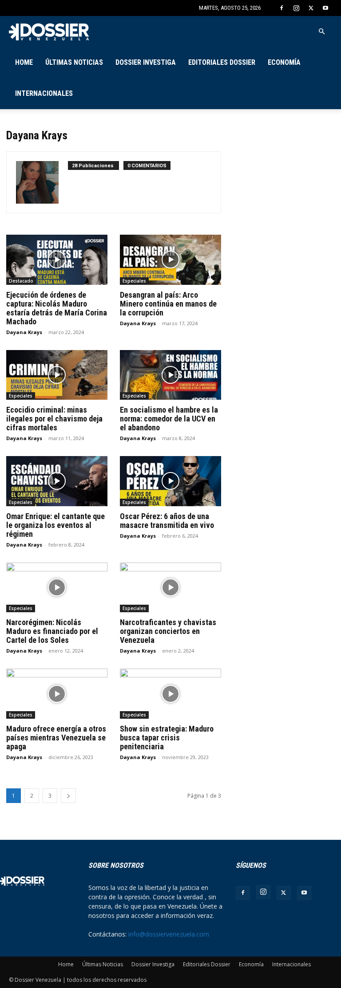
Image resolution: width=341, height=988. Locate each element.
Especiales (134, 281)
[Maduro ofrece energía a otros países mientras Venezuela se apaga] (56, 694)
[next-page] (68, 795)
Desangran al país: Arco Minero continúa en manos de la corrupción (168, 303)
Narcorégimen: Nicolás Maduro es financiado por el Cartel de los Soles (52, 631)
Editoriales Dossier (221, 62)
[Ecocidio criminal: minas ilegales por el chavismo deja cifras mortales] (56, 375)
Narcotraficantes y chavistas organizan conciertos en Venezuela (168, 631)
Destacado (21, 281)
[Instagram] (296, 8)
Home (24, 62)
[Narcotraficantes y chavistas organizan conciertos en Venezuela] (170, 588)
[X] (310, 8)
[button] (321, 32)
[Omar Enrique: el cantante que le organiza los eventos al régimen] (56, 481)
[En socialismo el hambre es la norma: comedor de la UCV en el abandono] (170, 375)
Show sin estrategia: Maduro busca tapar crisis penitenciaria (167, 737)
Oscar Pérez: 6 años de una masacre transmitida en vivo (168, 521)
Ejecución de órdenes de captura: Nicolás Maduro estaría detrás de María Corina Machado (56, 308)
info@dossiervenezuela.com (168, 934)
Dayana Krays (24, 332)
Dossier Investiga (145, 62)
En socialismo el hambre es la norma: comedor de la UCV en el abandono (169, 418)
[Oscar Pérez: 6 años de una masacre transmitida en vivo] (170, 481)
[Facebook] (281, 8)
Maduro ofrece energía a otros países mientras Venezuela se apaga (56, 737)
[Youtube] (325, 8)
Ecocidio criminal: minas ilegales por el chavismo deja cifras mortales (54, 418)
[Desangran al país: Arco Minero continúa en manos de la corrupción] (170, 260)
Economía (284, 62)
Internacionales (44, 93)
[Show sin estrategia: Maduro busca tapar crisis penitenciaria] (170, 694)
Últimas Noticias (74, 62)
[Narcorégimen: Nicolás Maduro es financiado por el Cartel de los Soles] (56, 588)
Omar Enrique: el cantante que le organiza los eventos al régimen (55, 525)
